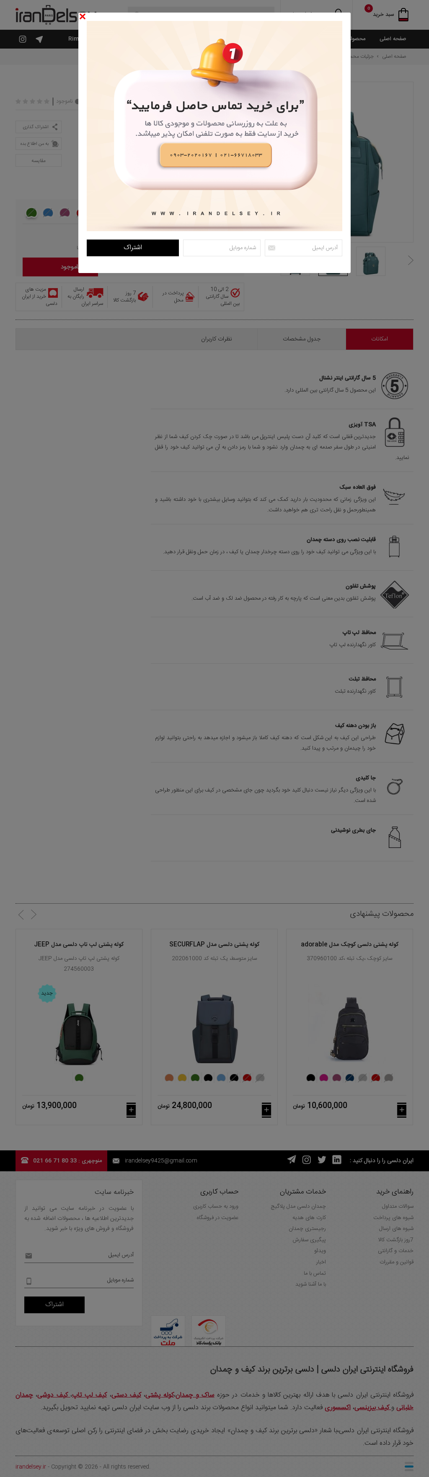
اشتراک (133, 247)
